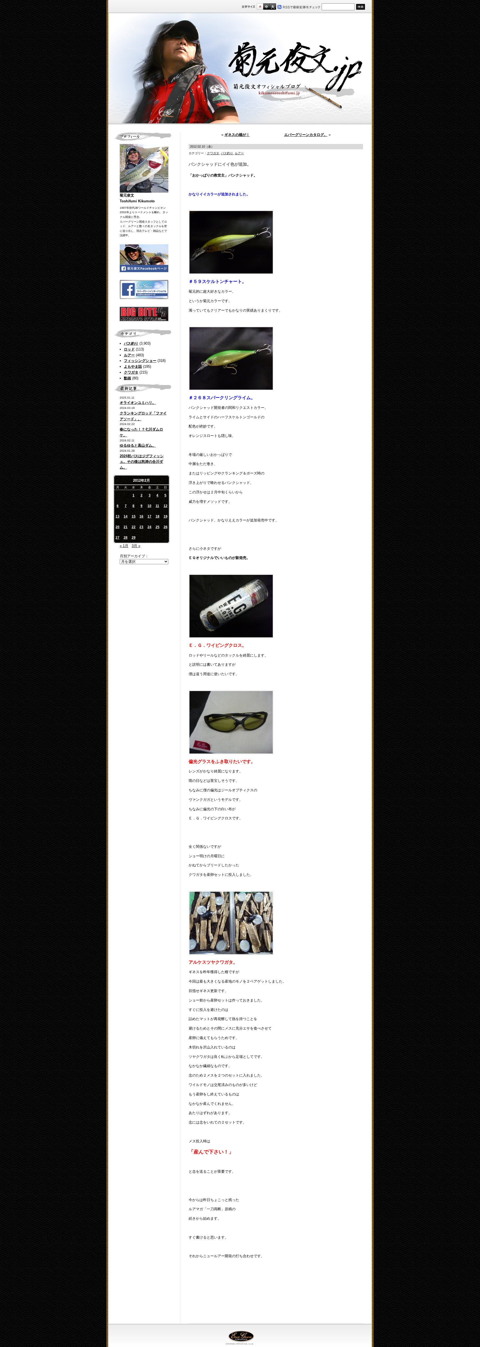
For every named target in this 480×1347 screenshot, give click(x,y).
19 (166, 516)
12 (166, 506)
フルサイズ (272, 6)
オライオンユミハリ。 (138, 403)
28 (126, 538)
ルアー (129, 355)
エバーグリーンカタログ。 (306, 135)
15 (134, 516)
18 (157, 516)
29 (134, 538)
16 (141, 516)
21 (126, 527)
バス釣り (131, 343)
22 (134, 527)
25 (157, 527)
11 (157, 506)
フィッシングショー (140, 361)
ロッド (129, 349)
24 (149, 527)
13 (117, 516)
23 (141, 527)
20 (117, 527)
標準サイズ (260, 6)
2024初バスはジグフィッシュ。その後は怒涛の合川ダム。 (142, 462)
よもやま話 (133, 366)
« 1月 (124, 546)
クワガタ (131, 372)
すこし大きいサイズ (266, 6)
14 (126, 516)
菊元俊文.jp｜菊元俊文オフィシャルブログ (240, 68)
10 (149, 506)
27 (117, 538)
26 (166, 527)
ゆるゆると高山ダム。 (138, 445)
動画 (127, 378)
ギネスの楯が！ (237, 135)
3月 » (136, 546)
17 (149, 516)
